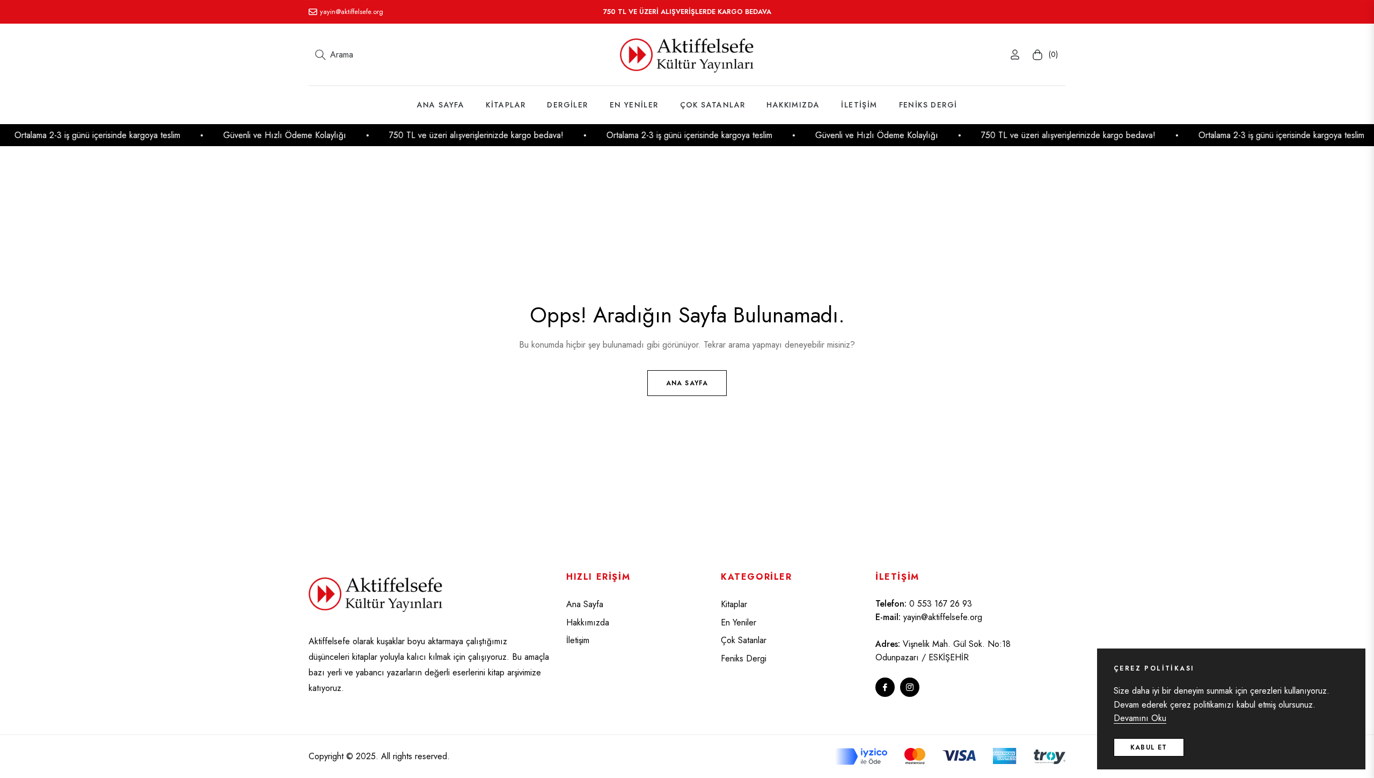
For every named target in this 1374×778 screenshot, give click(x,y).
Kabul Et (1148, 747)
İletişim (577, 640)
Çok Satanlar (743, 640)
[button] (334, 54)
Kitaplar (734, 604)
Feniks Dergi (743, 658)
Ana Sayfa (687, 383)
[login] (1015, 54)
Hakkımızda (587, 622)
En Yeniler (738, 622)
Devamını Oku (1140, 718)
